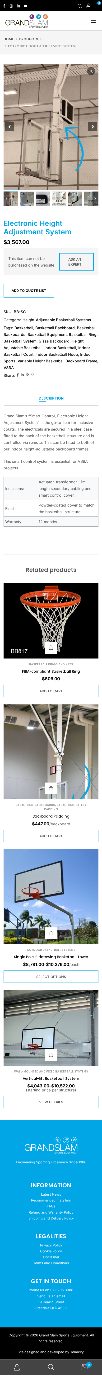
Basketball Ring (83, 334)
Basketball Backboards (35, 805)
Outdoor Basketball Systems (51, 950)
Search (51, 1367)
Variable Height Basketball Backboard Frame (57, 361)
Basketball (23, 327)
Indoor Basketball (60, 347)
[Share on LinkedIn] (22, 375)
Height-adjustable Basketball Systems (57, 319)
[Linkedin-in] (18, 6)
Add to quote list (29, 291)
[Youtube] (25, 6)
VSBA (9, 367)
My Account (17, 1367)
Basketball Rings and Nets (51, 664)
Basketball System (20, 341)
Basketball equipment (47, 334)
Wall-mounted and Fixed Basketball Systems (51, 1071)
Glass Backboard (54, 341)
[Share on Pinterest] (27, 375)
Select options (51, 933)
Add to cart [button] (51, 648)
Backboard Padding (51, 816)
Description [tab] (51, 398)
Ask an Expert (75, 262)
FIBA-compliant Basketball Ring (51, 671)
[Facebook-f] (4, 6)
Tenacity (76, 1352)
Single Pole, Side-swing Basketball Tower (51, 956)
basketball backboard (55, 327)
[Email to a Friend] (32, 375)
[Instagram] (11, 6)
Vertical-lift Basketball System (51, 1078)
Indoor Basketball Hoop (57, 354)
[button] (95, 198)
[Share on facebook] (18, 375)
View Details (51, 1055)
